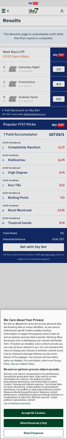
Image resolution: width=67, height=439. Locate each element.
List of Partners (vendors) (17, 403)
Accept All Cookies (33, 413)
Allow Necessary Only (33, 423)
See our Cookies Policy (22, 364)
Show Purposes (33, 433)
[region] (33, 374)
